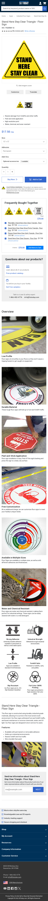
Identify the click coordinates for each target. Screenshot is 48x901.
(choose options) (23, 225)
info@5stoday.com (31, 297)
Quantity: (5, 167)
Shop (4, 829)
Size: (3, 138)
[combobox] (24, 8)
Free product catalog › (15, 273)
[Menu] (3, 3)
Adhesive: (5, 147)
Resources (6, 842)
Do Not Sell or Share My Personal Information (29, 896)
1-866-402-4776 (15, 297)
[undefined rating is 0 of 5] (7, 31)
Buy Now (11, 179)
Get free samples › (13, 287)
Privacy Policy (9, 896)
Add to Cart (37, 179)
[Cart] (45, 3)
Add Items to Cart (34, 248)
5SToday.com (23, 898)
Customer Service (10, 856)
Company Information (11, 849)
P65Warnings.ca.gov (12, 192)
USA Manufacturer (16, 882)
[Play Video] (29, 105)
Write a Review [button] (30, 31)
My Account (7, 836)
